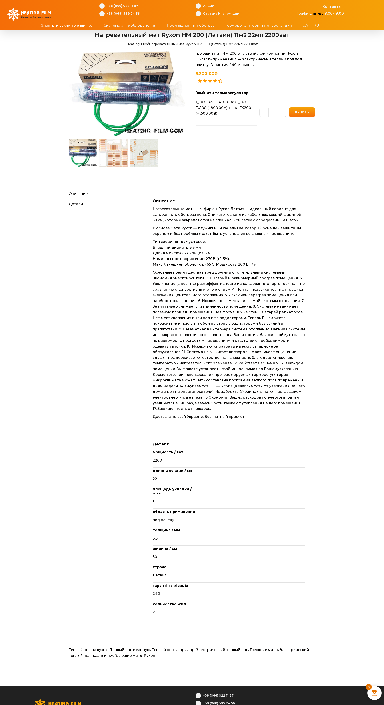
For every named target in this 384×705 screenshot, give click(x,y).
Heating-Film (137, 44)
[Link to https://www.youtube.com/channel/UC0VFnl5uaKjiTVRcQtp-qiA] (310, 6)
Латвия (160, 575)
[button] (336, 25)
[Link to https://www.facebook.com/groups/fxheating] (294, 6)
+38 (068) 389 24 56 (123, 14)
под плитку (163, 520)
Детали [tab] (76, 204)
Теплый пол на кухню (89, 650)
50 (155, 557)
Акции (208, 6)
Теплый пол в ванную (130, 650)
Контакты (331, 6)
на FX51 (218, 102)
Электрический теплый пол (222, 650)
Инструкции (228, 14)
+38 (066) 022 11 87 (122, 6)
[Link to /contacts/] (317, 6)
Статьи (209, 14)
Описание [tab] (78, 194)
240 (156, 594)
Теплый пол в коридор (173, 650)
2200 (157, 460)
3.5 (155, 538)
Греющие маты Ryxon (134, 655)
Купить (302, 112)
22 (155, 479)
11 (154, 501)
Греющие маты (264, 650)
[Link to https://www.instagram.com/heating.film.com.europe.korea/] (302, 6)
